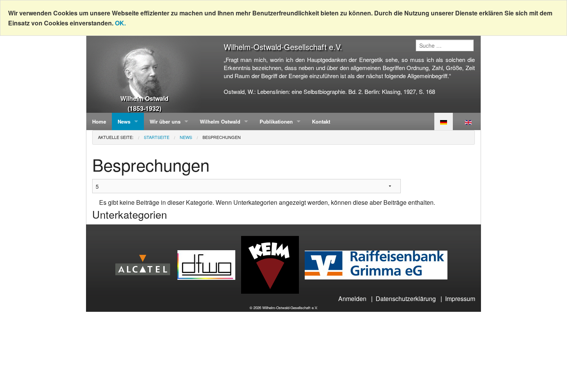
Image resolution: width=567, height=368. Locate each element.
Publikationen (276, 121)
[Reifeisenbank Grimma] (379, 264)
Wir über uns (165, 121)
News (124, 121)
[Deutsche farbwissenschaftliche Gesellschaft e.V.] (209, 264)
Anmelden (352, 298)
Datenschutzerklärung (406, 298)
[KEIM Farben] (273, 264)
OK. (120, 22)
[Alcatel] (145, 264)
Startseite (156, 137)
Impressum (460, 298)
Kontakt (321, 121)
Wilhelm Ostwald (220, 121)
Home (99, 121)
